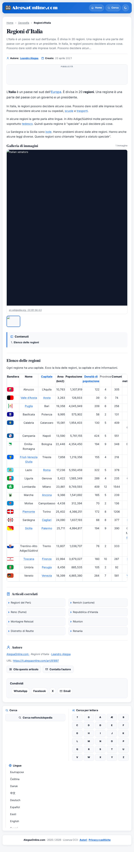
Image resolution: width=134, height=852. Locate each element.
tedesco (27, 123)
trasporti (82, 111)
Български (17, 772)
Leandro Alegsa (29, 58)
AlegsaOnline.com (18, 654)
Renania (78, 631)
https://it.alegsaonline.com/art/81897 (36, 660)
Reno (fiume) (19, 612)
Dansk (14, 786)
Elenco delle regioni (26, 342)
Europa (56, 92)
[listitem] (13, 321)
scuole (69, 111)
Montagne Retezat (22, 621)
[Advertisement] (67, 76)
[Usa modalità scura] (125, 7)
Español (15, 807)
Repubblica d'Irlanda (85, 612)
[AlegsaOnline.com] (31, 8)
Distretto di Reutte (22, 631)
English (14, 821)
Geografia (23, 22)
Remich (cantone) (84, 602)
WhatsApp (20, 691)
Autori (83, 839)
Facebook (39, 691)
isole (48, 131)
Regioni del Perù (21, 602)
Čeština (14, 779)
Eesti (13, 814)
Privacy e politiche (100, 839)
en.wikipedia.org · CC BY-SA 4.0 (25, 310)
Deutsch (15, 800)
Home (10, 22)
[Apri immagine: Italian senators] (67, 228)
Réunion (78, 621)
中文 (12, 793)
